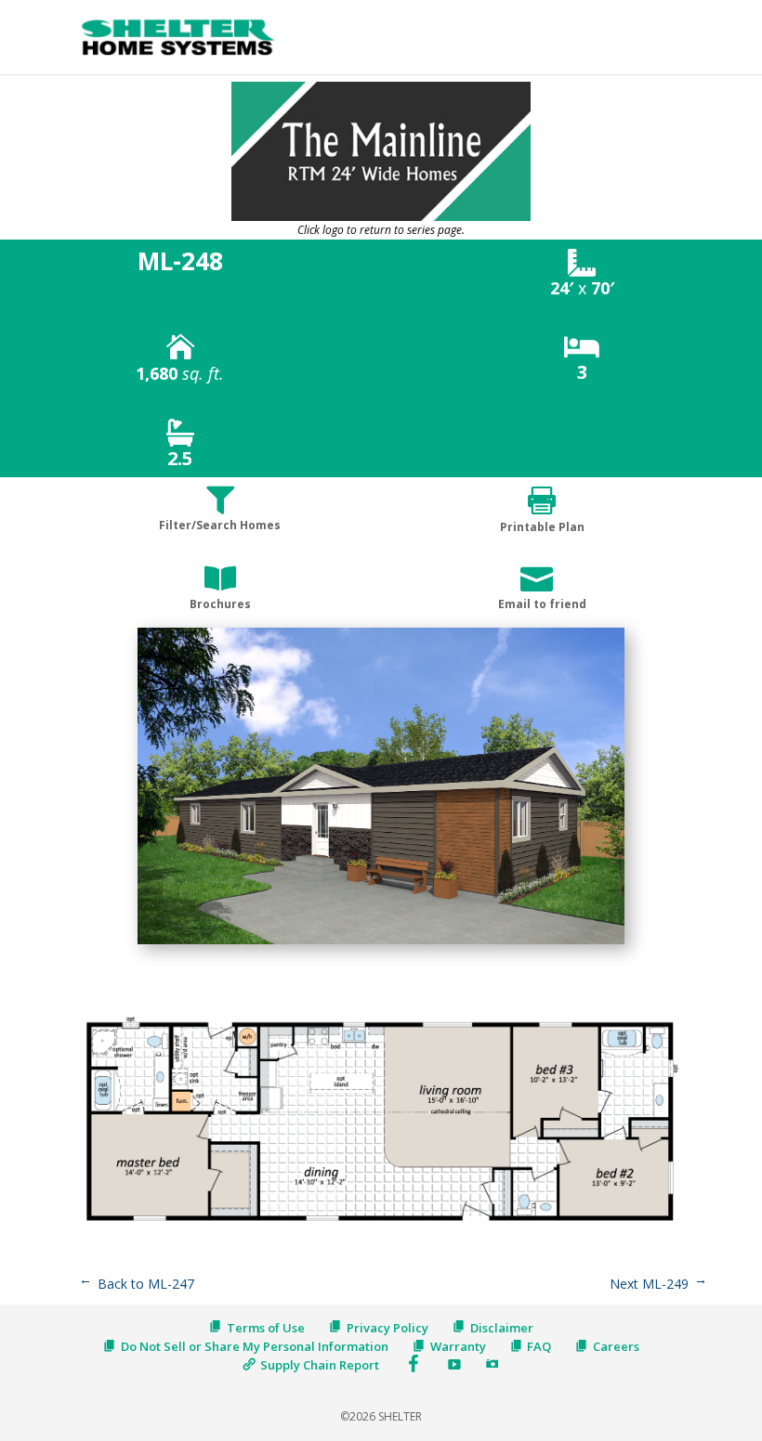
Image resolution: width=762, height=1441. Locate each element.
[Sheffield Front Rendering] (381, 944)
